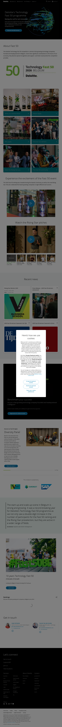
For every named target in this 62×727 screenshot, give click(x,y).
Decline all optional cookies (31, 386)
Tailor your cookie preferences (31, 391)
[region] (31, 363)
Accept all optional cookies (31, 382)
